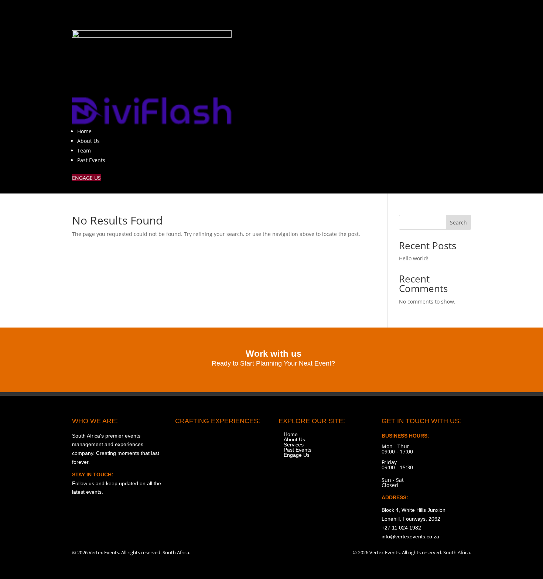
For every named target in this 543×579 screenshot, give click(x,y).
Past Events (91, 160)
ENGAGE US (86, 177)
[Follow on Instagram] (403, 13)
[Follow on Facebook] (418, 13)
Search (458, 222)
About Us (88, 140)
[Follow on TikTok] (434, 13)
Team (84, 150)
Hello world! (413, 258)
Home (84, 131)
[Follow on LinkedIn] (465, 13)
